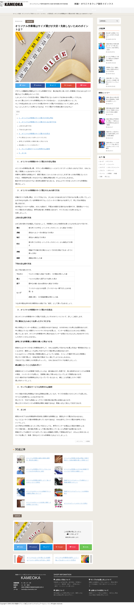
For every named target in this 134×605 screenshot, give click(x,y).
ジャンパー (111, 164)
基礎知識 (40, 10)
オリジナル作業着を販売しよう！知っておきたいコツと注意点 (38, 481)
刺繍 (115, 173)
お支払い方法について (63, 579)
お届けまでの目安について (99, 590)
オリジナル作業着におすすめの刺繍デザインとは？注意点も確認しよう (76, 470)
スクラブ (102, 167)
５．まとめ (22, 153)
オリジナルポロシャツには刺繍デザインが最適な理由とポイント (38, 492)
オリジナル (80, 441)
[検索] (117, 21)
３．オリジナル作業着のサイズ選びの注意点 (34, 133)
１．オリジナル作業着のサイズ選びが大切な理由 (36, 118)
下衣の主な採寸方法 (25, 129)
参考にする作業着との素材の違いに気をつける (33, 141)
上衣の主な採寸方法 (25, 126)
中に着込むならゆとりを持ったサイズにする (32, 137)
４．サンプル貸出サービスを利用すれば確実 (34, 149)
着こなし (107, 176)
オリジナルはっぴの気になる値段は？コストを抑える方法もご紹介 (38, 559)
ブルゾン (102, 170)
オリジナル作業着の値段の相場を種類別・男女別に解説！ (38, 459)
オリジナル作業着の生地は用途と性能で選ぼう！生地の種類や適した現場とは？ (76, 459)
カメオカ (48, 603)
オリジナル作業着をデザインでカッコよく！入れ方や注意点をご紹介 (38, 470)
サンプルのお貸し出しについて (101, 579)
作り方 (94, 10)
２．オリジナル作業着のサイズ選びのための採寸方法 (37, 122)
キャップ (102, 164)
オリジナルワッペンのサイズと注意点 (75, 503)
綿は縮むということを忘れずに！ (29, 145)
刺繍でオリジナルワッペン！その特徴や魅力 (76, 492)
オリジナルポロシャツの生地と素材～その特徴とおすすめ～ (38, 503)
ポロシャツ (111, 170)
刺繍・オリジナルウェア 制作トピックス (93, 4)
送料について (60, 590)
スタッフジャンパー (113, 167)
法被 (101, 176)
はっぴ (102, 161)
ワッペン (102, 173)
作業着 (88, 441)
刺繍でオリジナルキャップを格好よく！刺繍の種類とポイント (76, 481)
